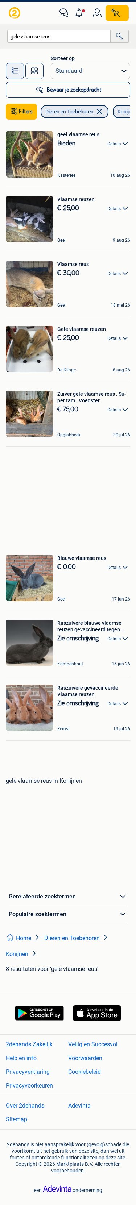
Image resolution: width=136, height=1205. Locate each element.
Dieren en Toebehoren (69, 112)
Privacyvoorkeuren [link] (29, 1085)
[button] (80, 13)
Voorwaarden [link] (85, 1058)
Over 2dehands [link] (25, 1105)
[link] (15, 13)
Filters (26, 112)
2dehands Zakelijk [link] (29, 1044)
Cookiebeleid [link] (84, 1071)
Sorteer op (63, 58)
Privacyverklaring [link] (28, 1071)
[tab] (15, 71)
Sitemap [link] (16, 1119)
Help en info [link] (21, 1058)
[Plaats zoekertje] (117, 13)
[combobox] (59, 36)
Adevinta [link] (79, 1105)
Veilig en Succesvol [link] (93, 1044)
